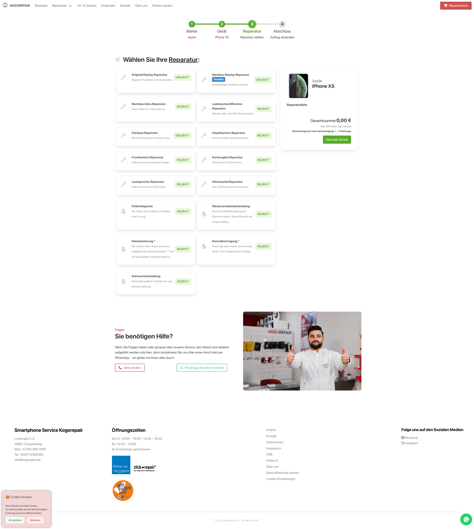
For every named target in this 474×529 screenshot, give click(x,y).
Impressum (273, 448)
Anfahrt (271, 430)
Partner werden (162, 5)
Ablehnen (35, 520)
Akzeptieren (15, 520)
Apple (192, 37)
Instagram (411, 443)
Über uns (141, 5)
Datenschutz (274, 442)
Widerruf (272, 460)
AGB (269, 454)
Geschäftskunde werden (282, 473)
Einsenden (108, 5)
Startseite (41, 5)
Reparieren (59, 5)
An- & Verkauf (86, 5)
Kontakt (125, 5)
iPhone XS (222, 37)
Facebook (411, 438)
